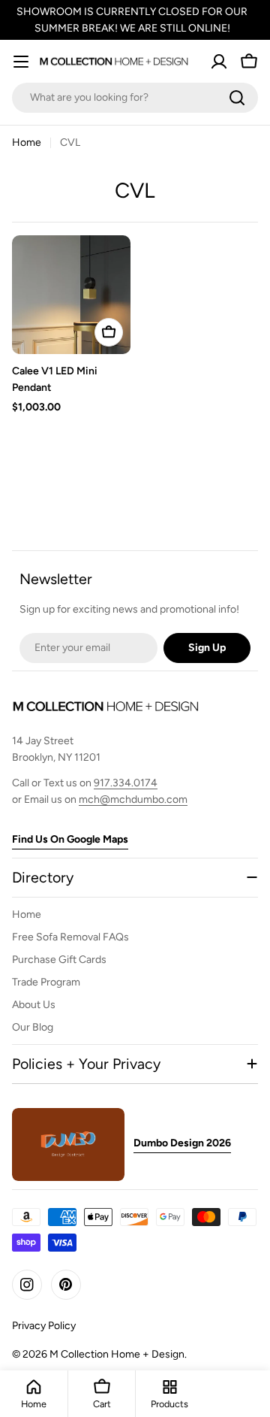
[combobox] (135, 98)
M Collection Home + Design (117, 1354)
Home (26, 142)
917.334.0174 (126, 783)
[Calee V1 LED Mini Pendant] (71, 294)
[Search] (237, 98)
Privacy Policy (44, 1325)
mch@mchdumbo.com (133, 799)
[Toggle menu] (21, 62)
